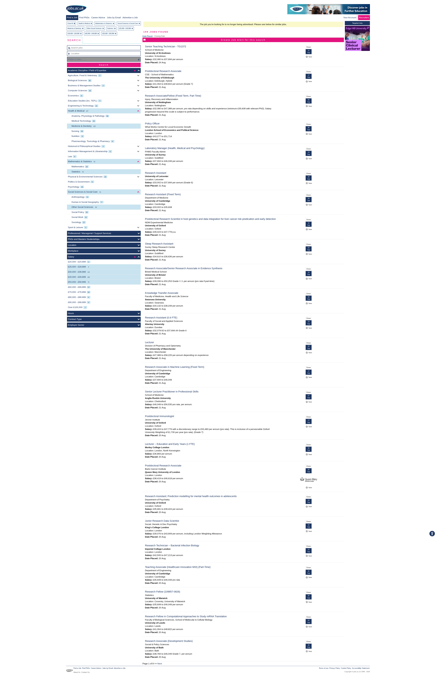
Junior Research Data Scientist (162, 520)
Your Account (349, 17)
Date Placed (147, 36)
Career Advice (98, 17)
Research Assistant (155, 172)
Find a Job (72, 17)
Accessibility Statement (360, 668)
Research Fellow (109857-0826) (162, 591)
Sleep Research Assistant (159, 243)
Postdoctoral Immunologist (159, 416)
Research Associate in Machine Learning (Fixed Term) (174, 367)
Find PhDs (84, 17)
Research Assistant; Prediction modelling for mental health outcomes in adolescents (191, 496)
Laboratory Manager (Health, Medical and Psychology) (174, 148)
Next (159, 663)
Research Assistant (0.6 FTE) (161, 317)
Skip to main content (11, 2)
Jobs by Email (114, 17)
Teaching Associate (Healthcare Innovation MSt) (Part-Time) (178, 567)
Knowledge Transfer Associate (161, 293)
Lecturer (149, 342)
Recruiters (364, 17)
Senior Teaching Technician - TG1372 (165, 46)
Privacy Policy (334, 668)
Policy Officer (152, 123)
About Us (76, 672)
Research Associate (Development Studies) (169, 641)
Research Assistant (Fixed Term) (163, 194)
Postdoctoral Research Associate (163, 71)
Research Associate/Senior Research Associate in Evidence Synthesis (183, 268)
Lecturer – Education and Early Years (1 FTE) (170, 444)
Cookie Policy (346, 668)
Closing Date (159, 36)
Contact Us (85, 672)
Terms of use (323, 668)
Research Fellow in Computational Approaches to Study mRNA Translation (186, 616)
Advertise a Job (130, 17)
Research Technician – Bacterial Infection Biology (172, 545)
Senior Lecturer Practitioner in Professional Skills (171, 391)
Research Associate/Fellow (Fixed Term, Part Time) (173, 95)
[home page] (76, 9)
